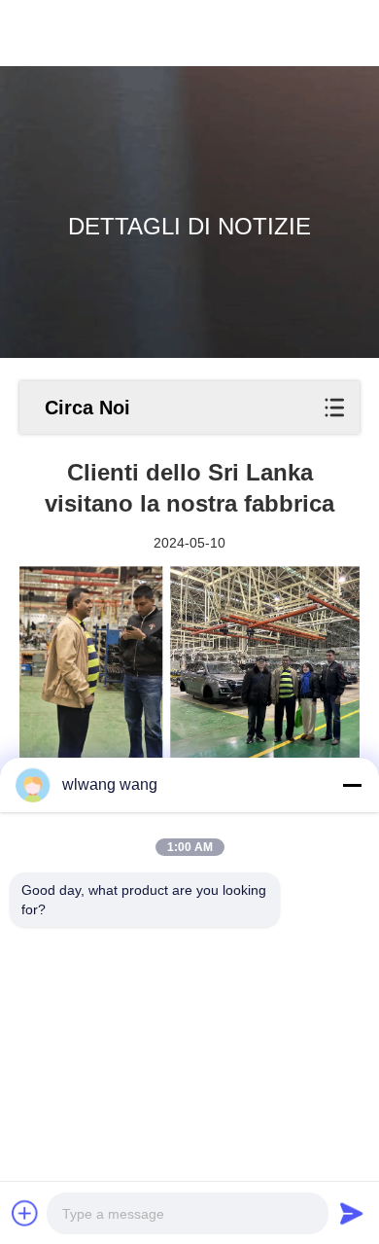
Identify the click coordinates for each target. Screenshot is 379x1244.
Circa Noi (87, 407)
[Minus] (351, 785)
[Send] (351, 1212)
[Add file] (25, 1212)
